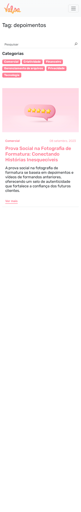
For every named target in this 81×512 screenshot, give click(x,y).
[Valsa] (12, 8)
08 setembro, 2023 (63, 141)
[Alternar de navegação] (73, 8)
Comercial (12, 141)
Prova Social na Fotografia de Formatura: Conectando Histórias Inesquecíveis (38, 154)
